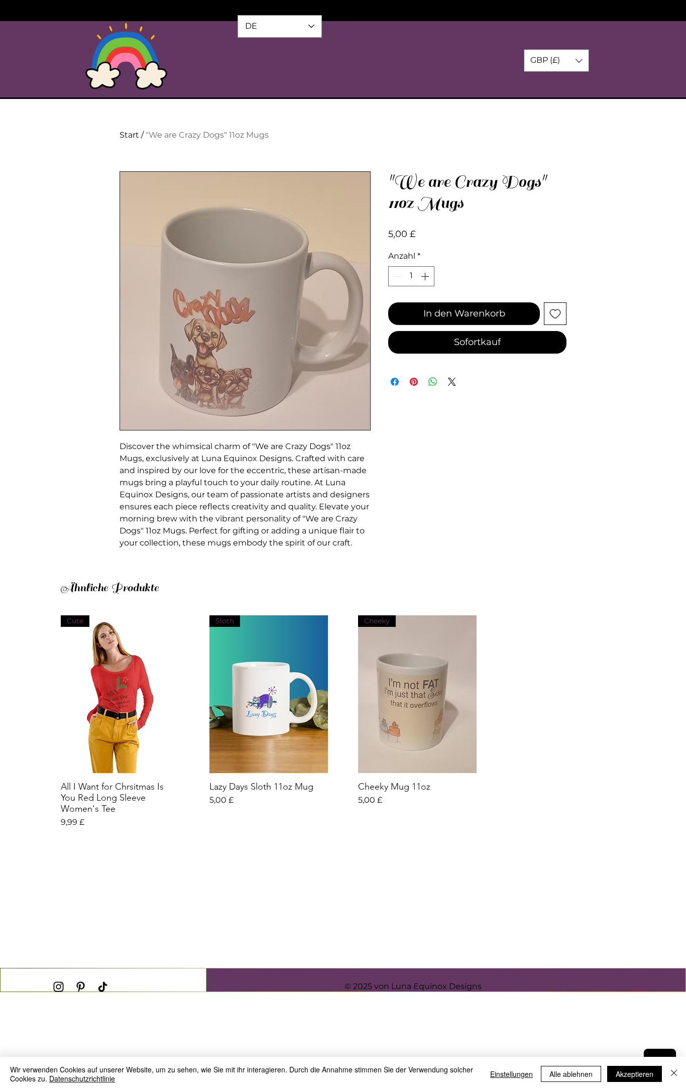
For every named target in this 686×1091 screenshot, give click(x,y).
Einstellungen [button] (511, 1074)
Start (129, 135)
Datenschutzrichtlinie (82, 1078)
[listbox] (556, 60)
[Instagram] (58, 987)
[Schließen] (674, 1074)
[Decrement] (397, 276)
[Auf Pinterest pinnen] (414, 382)
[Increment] (426, 276)
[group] (343, 722)
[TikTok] (102, 987)
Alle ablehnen (571, 1074)
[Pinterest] (80, 987)
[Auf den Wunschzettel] (555, 313)
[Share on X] (452, 382)
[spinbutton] (411, 276)
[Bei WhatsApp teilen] (433, 382)
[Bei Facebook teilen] (395, 382)
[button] (556, 60)
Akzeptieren (634, 1074)
